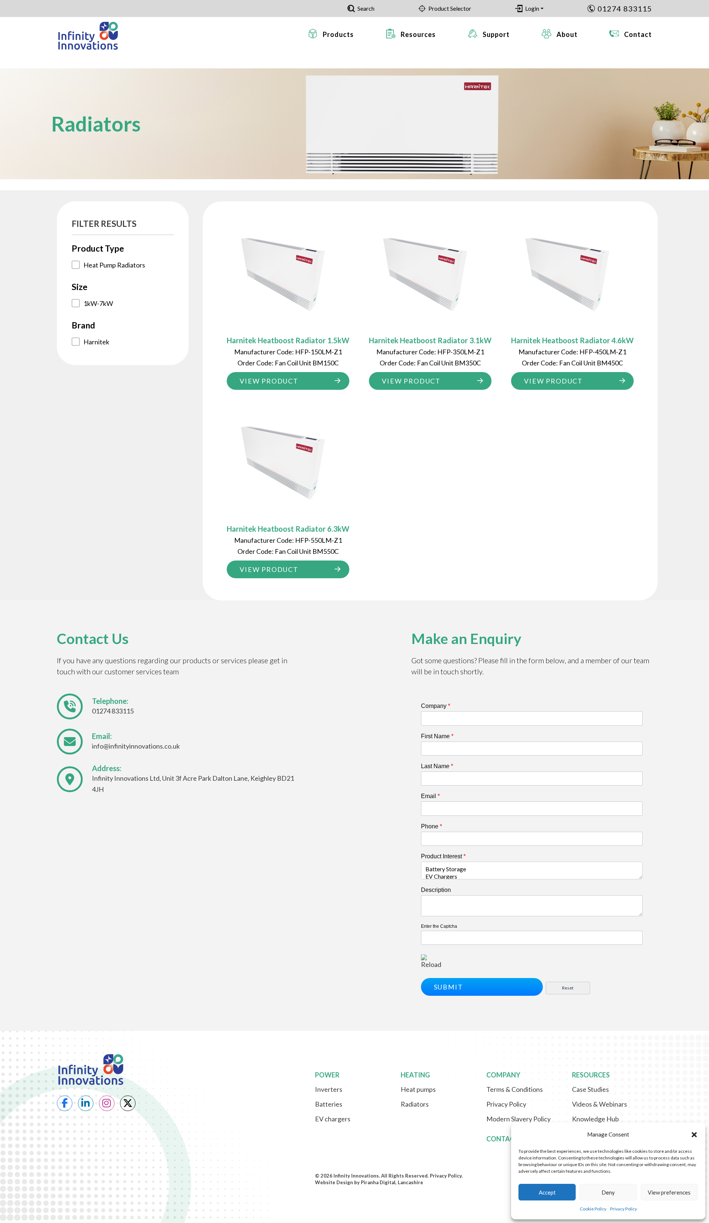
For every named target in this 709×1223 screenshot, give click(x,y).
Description (436, 890)
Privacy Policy (623, 1209)
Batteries (328, 1104)
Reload (431, 964)
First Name (437, 736)
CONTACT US (507, 1139)
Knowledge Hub (595, 1119)
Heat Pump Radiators (114, 265)
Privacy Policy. (446, 1176)
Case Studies (590, 1089)
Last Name (437, 766)
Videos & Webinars (599, 1104)
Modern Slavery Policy (518, 1119)
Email (430, 796)
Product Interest (443, 856)
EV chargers (332, 1119)
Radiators (415, 1104)
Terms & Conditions (514, 1089)
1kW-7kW (98, 303)
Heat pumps (418, 1089)
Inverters (328, 1089)
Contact (638, 34)
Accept (547, 1192)
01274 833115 (624, 8)
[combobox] (532, 870)
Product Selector (449, 8)
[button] (694, 1134)
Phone (431, 826)
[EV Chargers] (532, 876)
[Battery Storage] (532, 869)
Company (435, 706)
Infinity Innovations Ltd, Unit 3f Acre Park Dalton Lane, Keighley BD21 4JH (193, 783)
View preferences (669, 1192)
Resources (418, 34)
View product (269, 381)
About (567, 34)
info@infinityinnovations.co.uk (136, 746)
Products (338, 34)
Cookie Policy (593, 1209)
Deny (608, 1192)
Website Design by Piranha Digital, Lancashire (369, 1182)
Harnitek (96, 342)
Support (496, 34)
